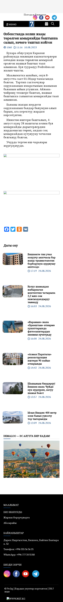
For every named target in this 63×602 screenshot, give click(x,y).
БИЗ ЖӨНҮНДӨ (13, 512)
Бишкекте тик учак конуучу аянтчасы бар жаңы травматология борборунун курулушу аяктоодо (41, 261)
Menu (12, 24)
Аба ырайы (8, 16)
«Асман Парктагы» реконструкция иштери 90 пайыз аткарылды (39, 359)
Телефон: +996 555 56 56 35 (18, 549)
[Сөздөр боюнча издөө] (52, 24)
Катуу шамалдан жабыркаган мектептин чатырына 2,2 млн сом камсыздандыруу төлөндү (41, 294)
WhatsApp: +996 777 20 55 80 (19, 554)
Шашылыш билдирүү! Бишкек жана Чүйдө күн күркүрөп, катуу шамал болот (41, 388)
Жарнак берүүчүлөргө (17, 517)
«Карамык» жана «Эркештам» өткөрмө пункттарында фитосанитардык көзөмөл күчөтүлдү (41, 328)
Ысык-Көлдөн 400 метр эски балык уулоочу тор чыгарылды (42, 416)
